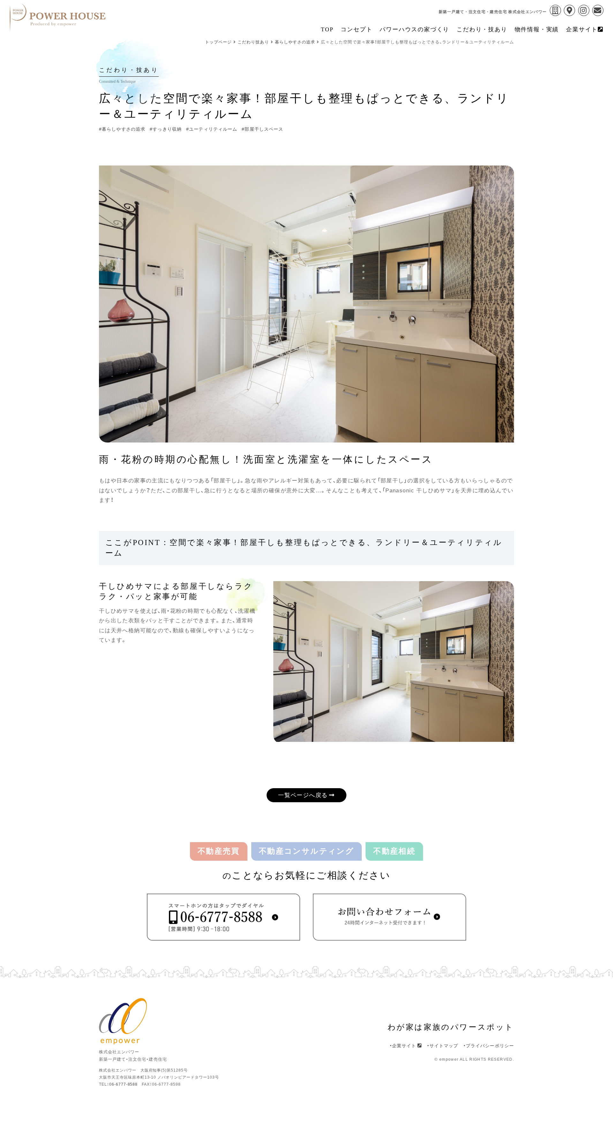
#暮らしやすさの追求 (122, 129)
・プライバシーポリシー (488, 1045)
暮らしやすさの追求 (295, 42)
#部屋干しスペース (262, 129)
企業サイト (582, 29)
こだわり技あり (253, 42)
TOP (327, 29)
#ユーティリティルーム (211, 129)
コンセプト (356, 29)
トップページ (218, 42)
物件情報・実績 (537, 29)
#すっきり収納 (166, 129)
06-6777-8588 (123, 1084)
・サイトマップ (442, 1045)
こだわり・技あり (482, 29)
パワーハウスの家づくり (414, 29)
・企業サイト (404, 1045)
